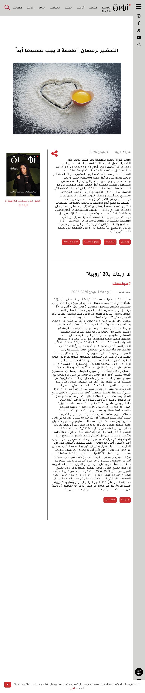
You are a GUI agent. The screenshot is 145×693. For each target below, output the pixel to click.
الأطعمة (110, 242)
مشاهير (93, 8)
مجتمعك (55, 8)
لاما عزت (125, 292)
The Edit (106, 12)
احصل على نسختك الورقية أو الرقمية (23, 203)
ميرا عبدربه (123, 152)
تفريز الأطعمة (91, 242)
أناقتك (80, 8)
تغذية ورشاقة (71, 242)
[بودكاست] (139, 672)
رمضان (125, 242)
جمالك (68, 8)
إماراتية (125, 500)
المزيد (72, 688)
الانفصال (110, 500)
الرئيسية (106, 8)
